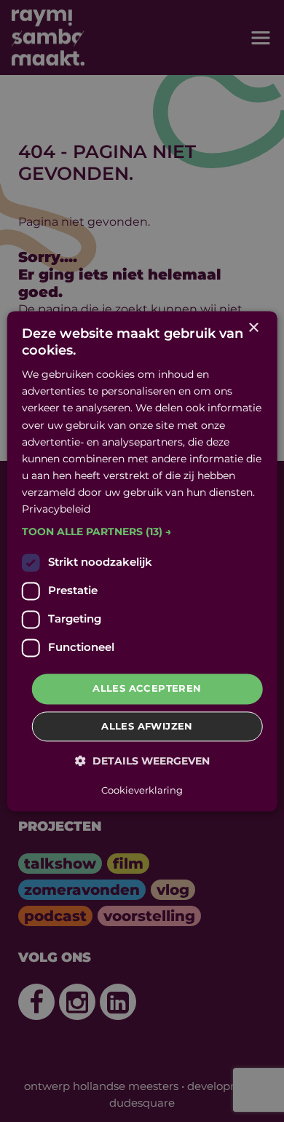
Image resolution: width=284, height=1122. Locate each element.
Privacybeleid (56, 508)
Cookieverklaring (142, 790)
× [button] (253, 328)
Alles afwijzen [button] (147, 726)
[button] (142, 532)
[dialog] (142, 561)
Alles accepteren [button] (146, 689)
